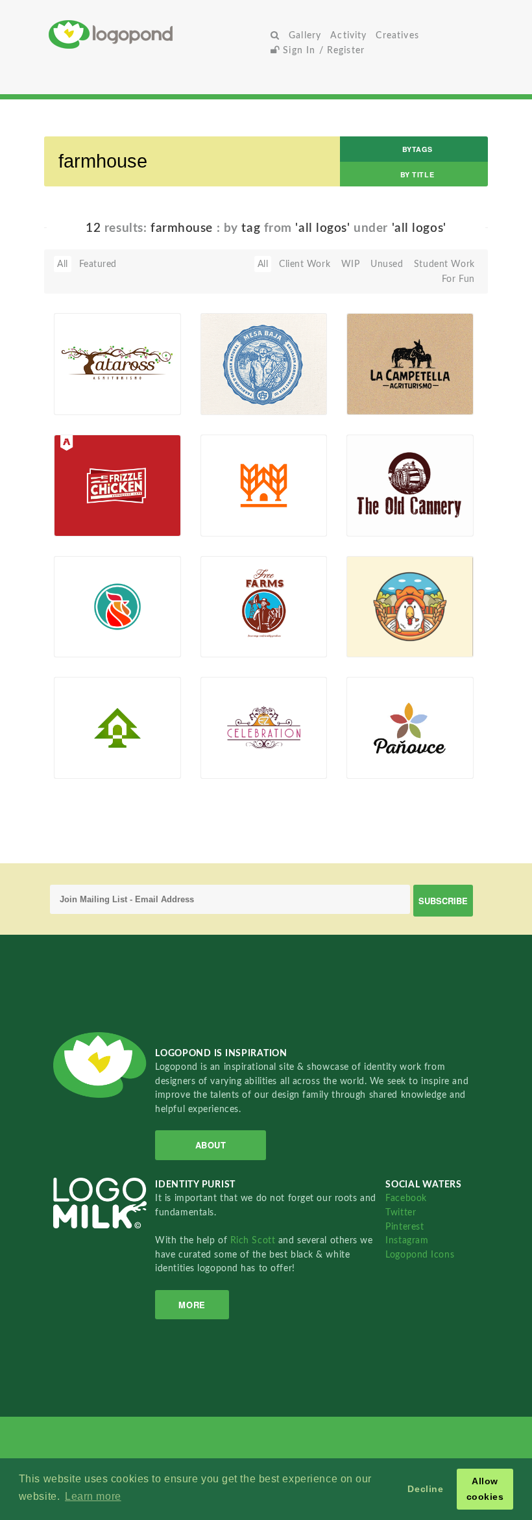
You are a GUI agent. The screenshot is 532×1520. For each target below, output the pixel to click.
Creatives (397, 35)
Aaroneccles (100, 521)
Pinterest (404, 1227)
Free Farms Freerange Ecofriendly (232, 618)
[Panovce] (409, 727)
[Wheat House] (263, 484)
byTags (417, 149)
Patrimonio (244, 642)
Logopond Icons (419, 1255)
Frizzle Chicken (93, 506)
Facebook (405, 1198)
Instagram (406, 1240)
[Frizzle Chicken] (117, 484)
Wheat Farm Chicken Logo (383, 623)
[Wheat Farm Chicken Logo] (409, 606)
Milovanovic (246, 400)
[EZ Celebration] (263, 727)
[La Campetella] (409, 364)
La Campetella (383, 385)
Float (154, 393)
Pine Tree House (96, 748)
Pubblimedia (393, 400)
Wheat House (237, 506)
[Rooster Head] (117, 606)
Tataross (78, 385)
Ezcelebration (249, 763)
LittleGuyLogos (385, 521)
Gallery (305, 35)
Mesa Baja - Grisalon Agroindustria (240, 375)
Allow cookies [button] (485, 1489)
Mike (377, 763)
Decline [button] (425, 1489)
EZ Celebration (239, 748)
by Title (417, 174)
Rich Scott (254, 1240)
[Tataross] (117, 364)
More (191, 1304)
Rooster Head (90, 627)
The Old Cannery (389, 494)
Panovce (372, 748)
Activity (348, 35)
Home (157, 34)
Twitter (400, 1212)
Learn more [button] (93, 1496)
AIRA (231, 521)
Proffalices (389, 642)
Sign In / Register (322, 50)
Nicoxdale (96, 400)
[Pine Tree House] (117, 727)
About (210, 1145)
